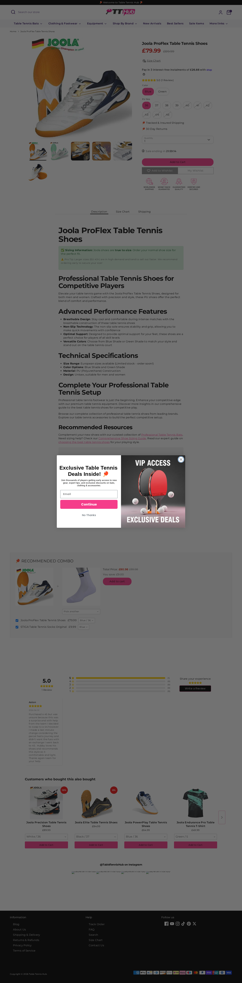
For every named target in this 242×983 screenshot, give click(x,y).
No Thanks (89, 515)
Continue (89, 504)
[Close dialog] (181, 459)
